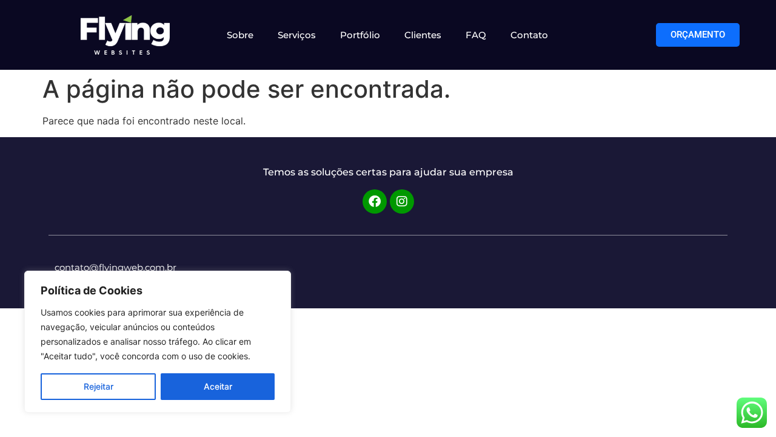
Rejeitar (98, 386)
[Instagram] (402, 201)
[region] (157, 342)
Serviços (297, 35)
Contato (529, 35)
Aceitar (218, 386)
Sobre (240, 35)
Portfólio (360, 35)
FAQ (476, 35)
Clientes (422, 35)
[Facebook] (375, 201)
